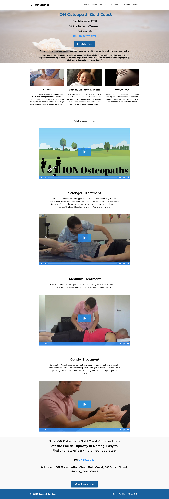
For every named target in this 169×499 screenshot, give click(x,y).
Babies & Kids (97, 5)
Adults (86, 5)
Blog (116, 5)
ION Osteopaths (39, 5)
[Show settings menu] (124, 177)
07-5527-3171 (87, 459)
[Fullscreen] (128, 177)
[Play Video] (41, 177)
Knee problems (47, 97)
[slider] (82, 177)
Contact (135, 5)
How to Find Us (118, 494)
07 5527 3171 (87, 36)
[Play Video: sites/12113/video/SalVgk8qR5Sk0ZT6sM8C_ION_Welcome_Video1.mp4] (84, 152)
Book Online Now (84, 44)
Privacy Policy (133, 494)
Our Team (108, 5)
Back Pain (59, 94)
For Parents (125, 5)
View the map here (84, 484)
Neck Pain (36, 97)
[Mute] (120, 177)
